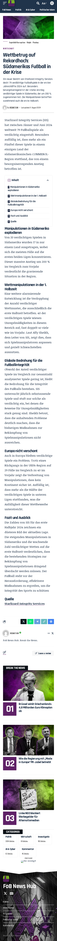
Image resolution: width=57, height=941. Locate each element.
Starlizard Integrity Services (25, 604)
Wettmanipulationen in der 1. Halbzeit (29, 195)
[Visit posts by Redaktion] (6, 633)
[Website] (48, 633)
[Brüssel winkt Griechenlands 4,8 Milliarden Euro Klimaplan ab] (28, 685)
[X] (52, 633)
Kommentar (28, 849)
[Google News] (11, 893)
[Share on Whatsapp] (30, 621)
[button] (5, 3)
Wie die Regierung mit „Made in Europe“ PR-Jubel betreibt (35, 760)
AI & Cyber (10, 849)
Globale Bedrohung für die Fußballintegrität (21, 203)
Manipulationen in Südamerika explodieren (24, 188)
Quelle (13, 221)
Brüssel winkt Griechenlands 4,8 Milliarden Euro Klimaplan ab (35, 707)
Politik (8, 836)
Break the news (15, 668)
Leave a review (44, 653)
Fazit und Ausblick (19, 216)
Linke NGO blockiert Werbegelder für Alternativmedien (29, 816)
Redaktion (14, 107)
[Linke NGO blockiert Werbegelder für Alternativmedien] (28, 794)
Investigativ (44, 836)
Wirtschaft (8, 48)
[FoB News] (11, 3)
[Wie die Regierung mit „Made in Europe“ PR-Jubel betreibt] (28, 740)
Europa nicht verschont (22, 210)
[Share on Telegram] (37, 621)
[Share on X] (24, 621)
